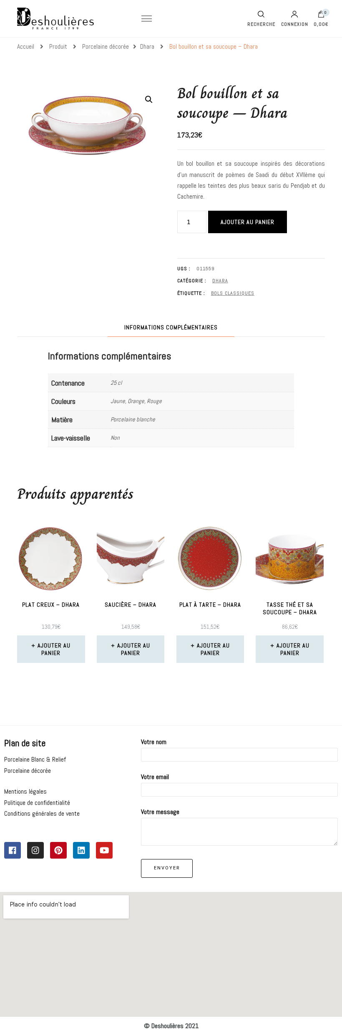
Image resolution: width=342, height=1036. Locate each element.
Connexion (294, 24)
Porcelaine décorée (27, 770)
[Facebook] (12, 850)
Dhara (220, 280)
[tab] (171, 327)
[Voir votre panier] (321, 16)
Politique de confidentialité (37, 802)
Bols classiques (232, 293)
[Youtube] (104, 850)
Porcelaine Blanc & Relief (35, 759)
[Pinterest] (58, 850)
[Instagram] (35, 850)
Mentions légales (25, 791)
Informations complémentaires (171, 327)
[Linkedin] (81, 850)
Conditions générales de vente (42, 813)
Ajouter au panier (247, 222)
